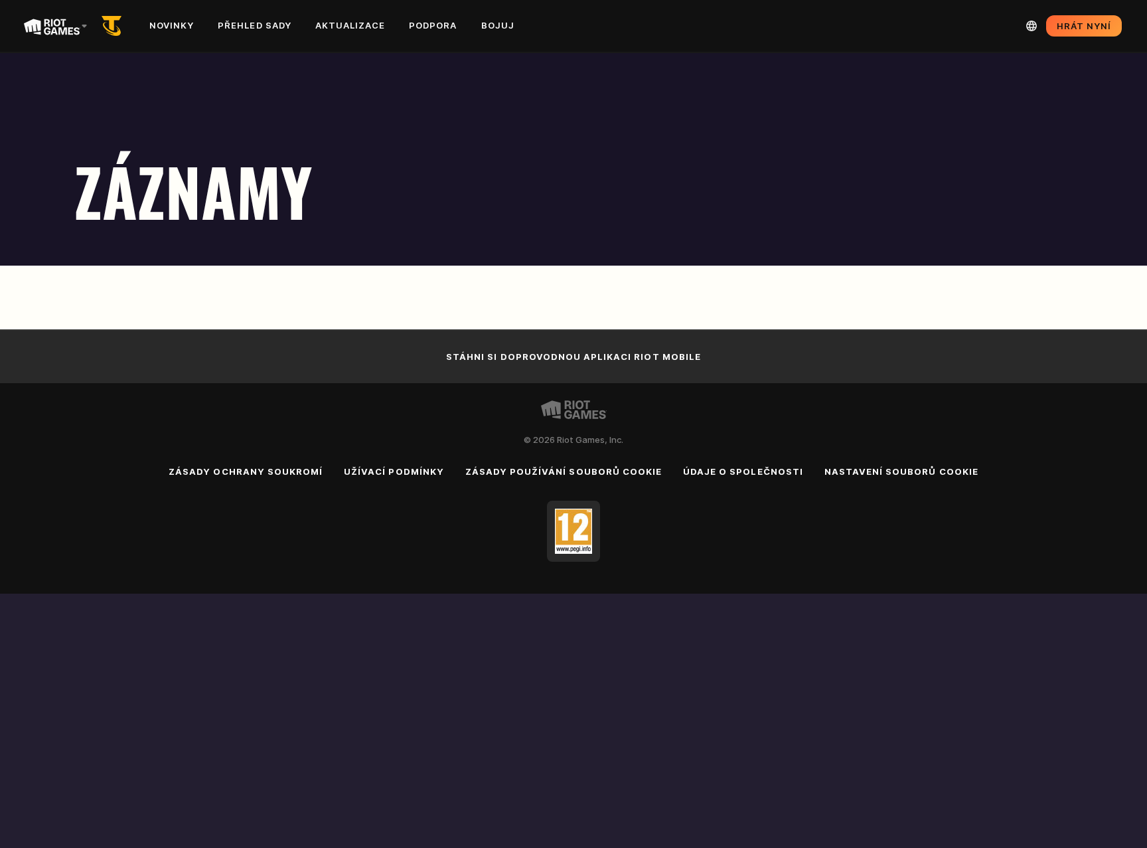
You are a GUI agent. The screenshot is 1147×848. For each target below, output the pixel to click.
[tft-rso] (114, 26)
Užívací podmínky (394, 471)
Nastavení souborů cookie (901, 471)
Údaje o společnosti (743, 471)
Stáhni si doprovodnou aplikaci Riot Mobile (573, 356)
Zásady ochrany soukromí (246, 471)
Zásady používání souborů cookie (563, 471)
